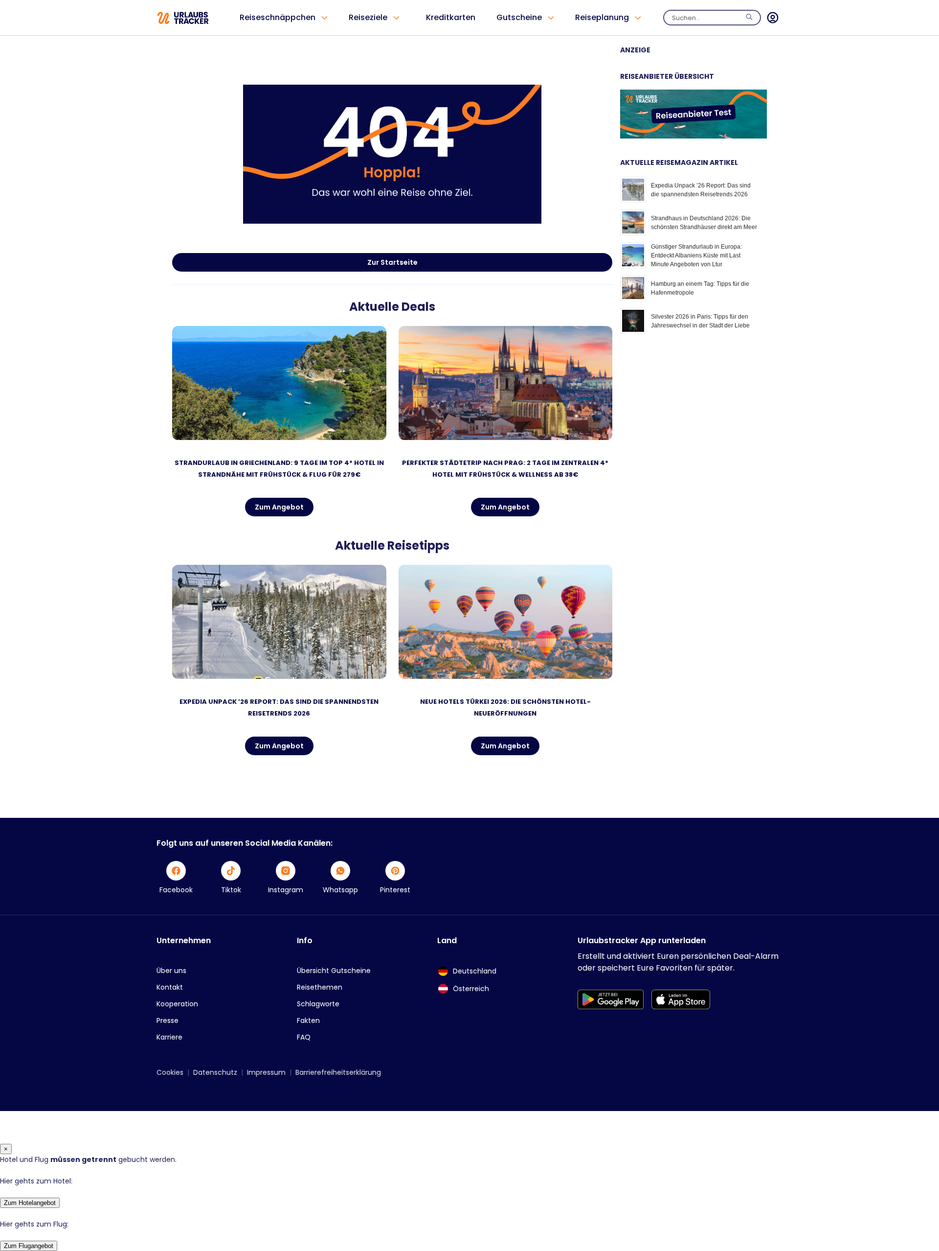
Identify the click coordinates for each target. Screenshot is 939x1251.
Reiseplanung (602, 17)
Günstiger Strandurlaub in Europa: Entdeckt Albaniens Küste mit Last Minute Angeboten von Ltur (696, 255)
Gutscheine (519, 17)
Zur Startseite (392, 262)
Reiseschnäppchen (277, 17)
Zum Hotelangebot (30, 1202)
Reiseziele (368, 17)
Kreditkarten (450, 17)
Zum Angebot (279, 507)
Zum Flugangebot (28, 1246)
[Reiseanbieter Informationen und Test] (693, 136)
